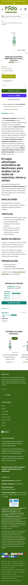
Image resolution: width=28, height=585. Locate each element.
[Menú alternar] (2, 9)
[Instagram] (5, 432)
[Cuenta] (20, 9)
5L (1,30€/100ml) (7, 81)
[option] (14, 39)
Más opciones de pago (14, 99)
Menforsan (4, 66)
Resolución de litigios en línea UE (9, 574)
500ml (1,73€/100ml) (9, 76)
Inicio (3, 21)
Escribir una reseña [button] (14, 303)
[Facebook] (2, 432)
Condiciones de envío (6, 563)
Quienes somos (21, 572)
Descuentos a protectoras (17, 565)
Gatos (3, 409)
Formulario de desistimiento (8, 569)
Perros (3, 406)
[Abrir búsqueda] (2, 16)
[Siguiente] (26, 53)
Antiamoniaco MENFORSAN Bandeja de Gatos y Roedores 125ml (10, 357)
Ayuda (9, 561)
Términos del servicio (18, 576)
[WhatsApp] (8, 432)
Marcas (4, 423)
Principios (14, 572)
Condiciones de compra (17, 561)
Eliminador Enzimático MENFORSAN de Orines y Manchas (12, 23)
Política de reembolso (6, 572)
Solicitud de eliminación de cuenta (9, 578)
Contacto (12, 567)
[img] (5, 313)
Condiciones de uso (6, 565)
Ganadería (5, 414)
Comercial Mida (17, 580)
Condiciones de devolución (19, 563)
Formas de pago (5, 567)
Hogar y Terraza (6, 417)
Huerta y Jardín (6, 420)
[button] (5, 113)
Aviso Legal (4, 561)
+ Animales (5, 411)
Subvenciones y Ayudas (7, 576)
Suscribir (7, 395)
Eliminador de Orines (8, 70)
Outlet (3, 425)
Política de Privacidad (20, 569)
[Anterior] (2, 53)
